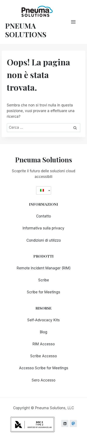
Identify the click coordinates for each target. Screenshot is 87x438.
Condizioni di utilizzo (43, 240)
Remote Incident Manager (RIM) (44, 268)
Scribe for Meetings (43, 292)
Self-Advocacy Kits (43, 320)
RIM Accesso (44, 344)
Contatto (43, 216)
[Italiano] (42, 190)
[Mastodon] (73, 423)
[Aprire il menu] (75, 22)
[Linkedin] (64, 423)
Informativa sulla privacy (43, 228)
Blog (43, 332)
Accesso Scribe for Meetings (43, 368)
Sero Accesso (43, 380)
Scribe (43, 280)
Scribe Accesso (43, 356)
